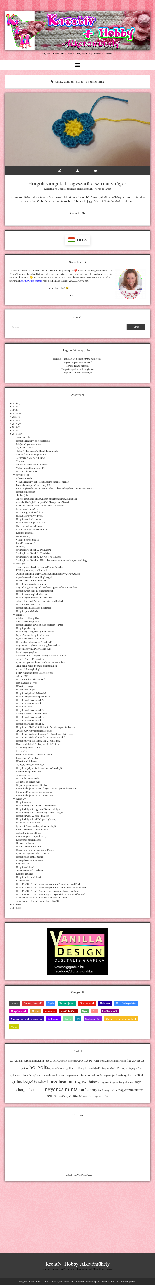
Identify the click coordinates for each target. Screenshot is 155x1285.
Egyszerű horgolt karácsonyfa (77, 372)
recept (52, 1095)
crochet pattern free (109, 1060)
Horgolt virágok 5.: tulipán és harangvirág (36, 805)
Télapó (95, 1096)
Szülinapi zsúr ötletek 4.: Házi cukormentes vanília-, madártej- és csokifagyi (52, 560)
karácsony (88, 1089)
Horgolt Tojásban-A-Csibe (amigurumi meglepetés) (77, 358)
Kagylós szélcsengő (25, 542)
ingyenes (105, 1082)
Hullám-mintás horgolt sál (28, 846)
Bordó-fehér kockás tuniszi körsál (32, 829)
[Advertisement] (77, 1214)
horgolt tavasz (57, 1075)
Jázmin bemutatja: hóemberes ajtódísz (34, 485)
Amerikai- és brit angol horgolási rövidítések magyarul (42, 897)
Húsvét (97, 188)
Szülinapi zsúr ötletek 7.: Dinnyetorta (33, 549)
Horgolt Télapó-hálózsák (77, 365)
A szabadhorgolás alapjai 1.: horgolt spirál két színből (41, 655)
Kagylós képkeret (24, 873)
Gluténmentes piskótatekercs (29, 870)
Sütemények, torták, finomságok (26, 1018)
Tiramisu (20, 461)
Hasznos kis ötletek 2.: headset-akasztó (34, 754)
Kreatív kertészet (68, 1011)
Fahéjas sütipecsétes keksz (28, 444)
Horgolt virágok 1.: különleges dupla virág (36, 819)
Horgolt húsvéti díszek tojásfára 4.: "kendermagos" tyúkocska (45, 727)
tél (90, 1095)
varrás (101, 1096)
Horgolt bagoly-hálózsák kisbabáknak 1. (35, 597)
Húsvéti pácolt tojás (25, 689)
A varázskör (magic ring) (28, 669)
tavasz (77, 1095)
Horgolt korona (23, 802)
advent (14, 1060)
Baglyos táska (22, 863)
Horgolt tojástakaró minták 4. (30, 710)
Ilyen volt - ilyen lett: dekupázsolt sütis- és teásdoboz (41, 505)
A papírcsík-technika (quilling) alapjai (34, 577)
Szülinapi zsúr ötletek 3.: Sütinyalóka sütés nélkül (39, 566)
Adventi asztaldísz (24, 478)
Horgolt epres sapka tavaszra (29, 604)
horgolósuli (81, 1082)
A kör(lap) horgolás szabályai (30, 658)
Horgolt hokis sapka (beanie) (30, 856)
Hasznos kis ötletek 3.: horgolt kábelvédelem (37, 744)
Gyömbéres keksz (24, 447)
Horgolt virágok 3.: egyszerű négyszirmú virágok (39, 812)
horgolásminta (61, 1081)
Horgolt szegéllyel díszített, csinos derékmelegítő (39, 768)
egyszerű (122, 1060)
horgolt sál (44, 1075)
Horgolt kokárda (24, 706)
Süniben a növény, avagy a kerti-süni (33, 648)
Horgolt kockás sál (25, 867)
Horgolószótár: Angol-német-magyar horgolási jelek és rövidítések (48, 890)
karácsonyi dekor (107, 1090)
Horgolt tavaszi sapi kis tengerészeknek (34, 590)
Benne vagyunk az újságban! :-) (31, 836)
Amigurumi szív (23, 774)
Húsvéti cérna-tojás (25, 686)
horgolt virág (128, 1075)
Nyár (84, 1011)
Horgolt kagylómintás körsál (29, 512)
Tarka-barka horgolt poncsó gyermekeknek (36, 665)
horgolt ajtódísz (54, 1068)
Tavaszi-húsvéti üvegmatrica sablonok (34, 730)
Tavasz (107, 188)
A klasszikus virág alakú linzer (30, 457)
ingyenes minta (60, 1089)
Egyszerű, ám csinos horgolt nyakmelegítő (36, 826)
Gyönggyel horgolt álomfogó (30, 764)
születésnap (62, 1096)
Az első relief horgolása (27, 621)
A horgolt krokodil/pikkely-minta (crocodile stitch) (40, 600)
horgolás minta (35, 1081)
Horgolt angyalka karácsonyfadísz (77, 369)
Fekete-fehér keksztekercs (28, 822)
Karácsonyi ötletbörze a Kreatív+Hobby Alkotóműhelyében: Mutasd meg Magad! (55, 488)
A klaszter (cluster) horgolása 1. (31, 747)
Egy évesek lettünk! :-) (27, 508)
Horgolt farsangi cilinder (27, 778)
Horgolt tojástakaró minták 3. (30, 716)
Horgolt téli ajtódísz (25, 491)
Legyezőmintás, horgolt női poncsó (32, 635)
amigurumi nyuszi (40, 1060)
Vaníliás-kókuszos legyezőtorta (31, 454)
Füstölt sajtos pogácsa (26, 652)
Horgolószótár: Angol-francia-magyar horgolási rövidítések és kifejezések (51, 887)
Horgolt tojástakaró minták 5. (30, 703)
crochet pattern (88, 1060)
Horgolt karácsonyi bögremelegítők (33, 440)
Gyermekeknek (87, 1003)
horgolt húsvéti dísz (111, 1068)
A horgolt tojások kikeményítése (31, 713)
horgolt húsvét (71, 1068)
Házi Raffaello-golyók (26, 682)
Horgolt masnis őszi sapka (28, 519)
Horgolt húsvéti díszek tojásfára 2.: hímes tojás (38, 740)
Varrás (14, 1026)
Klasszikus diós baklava (27, 757)
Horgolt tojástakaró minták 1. (30, 723)
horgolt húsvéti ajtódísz (90, 1068)
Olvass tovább (80, 213)
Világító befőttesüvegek (27, 539)
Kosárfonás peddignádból (28, 839)
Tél (78, 1018)
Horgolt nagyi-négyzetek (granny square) (35, 631)
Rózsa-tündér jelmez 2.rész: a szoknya (34, 791)
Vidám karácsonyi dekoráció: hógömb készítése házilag (42, 481)
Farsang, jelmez (66, 1003)
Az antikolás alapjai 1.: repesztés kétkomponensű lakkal (42, 502)
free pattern (22, 1068)
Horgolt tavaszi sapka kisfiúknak (31, 594)
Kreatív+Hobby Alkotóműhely (77, 1263)
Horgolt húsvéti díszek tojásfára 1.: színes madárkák (41, 737)
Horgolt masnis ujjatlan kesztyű (31, 522)
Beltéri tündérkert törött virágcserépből (34, 672)
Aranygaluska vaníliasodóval (29, 860)
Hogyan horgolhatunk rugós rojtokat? (34, 641)
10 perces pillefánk (25, 842)
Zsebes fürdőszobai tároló (28, 832)
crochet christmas (68, 1060)
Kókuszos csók (23, 880)
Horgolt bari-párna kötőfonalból (31, 693)
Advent (14, 1003)
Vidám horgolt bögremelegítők (30, 467)
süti (71, 1096)
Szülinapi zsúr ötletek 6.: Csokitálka (33, 553)
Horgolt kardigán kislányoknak (31, 679)
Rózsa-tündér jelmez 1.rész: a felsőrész (34, 795)
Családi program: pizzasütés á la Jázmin (35, 849)
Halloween (105, 1003)
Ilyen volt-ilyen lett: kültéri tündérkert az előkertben (40, 662)
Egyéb (51, 1003)
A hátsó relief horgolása (27, 618)
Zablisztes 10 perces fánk (28, 781)
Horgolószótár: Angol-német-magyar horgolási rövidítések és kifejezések (51, 894)
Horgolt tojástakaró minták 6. (30, 699)
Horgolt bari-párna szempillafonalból (33, 696)
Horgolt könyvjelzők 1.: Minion (31, 583)
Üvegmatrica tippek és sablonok (121, 1018)
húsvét (94, 1081)
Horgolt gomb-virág (25, 628)
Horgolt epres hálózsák (27, 611)
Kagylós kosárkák (24, 532)
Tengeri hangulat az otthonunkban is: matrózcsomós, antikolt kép (47, 498)
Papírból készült (109, 1011)
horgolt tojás (94, 1075)
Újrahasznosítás (92, 1018)
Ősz (94, 1011)
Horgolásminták (84, 188)
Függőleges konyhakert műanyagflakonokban (38, 645)
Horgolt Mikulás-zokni (27, 471)
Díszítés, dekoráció (67, 188)
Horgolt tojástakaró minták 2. (30, 720)
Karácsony (50, 1011)
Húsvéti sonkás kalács (26, 761)
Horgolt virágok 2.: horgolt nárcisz (32, 815)
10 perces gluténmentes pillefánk (31, 785)
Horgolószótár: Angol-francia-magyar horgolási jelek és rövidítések (48, 883)
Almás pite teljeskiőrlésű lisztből (31, 529)
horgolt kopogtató (130, 1068)
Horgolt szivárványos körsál (29, 515)
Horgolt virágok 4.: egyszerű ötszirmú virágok (77, 129)
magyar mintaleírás (130, 1089)
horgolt (38, 1067)
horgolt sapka (30, 1075)
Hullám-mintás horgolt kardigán (31, 580)
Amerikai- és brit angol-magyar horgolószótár (38, 900)
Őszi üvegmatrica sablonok (29, 525)
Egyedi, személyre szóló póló (30, 638)
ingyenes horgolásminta (121, 1082)
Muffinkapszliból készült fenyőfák (32, 464)
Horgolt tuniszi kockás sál (28, 877)
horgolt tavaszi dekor (76, 1075)
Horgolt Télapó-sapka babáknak (77, 362)
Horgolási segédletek (126, 1003)
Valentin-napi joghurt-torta (28, 771)
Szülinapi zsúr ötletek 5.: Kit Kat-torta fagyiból (38, 556)
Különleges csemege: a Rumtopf (31, 570)
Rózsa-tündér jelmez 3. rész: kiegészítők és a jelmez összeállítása (46, 788)
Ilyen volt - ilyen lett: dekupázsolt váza (34, 853)
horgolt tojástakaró (112, 1075)
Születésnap (53, 1018)
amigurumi (25, 1060)
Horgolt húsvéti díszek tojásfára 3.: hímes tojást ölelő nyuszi (44, 733)
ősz (106, 1096)
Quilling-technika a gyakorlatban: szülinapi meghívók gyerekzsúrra (48, 573)
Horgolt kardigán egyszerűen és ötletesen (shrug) (39, 624)
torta (85, 1096)
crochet (55, 1060)
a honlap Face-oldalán (31, 280)
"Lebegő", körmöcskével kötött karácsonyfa (37, 450)
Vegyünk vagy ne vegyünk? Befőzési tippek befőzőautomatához (46, 587)
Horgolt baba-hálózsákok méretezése (33, 607)
